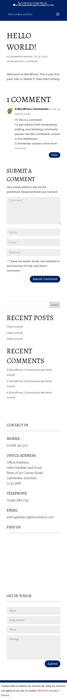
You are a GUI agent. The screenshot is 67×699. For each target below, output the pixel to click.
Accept (54, 690)
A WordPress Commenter (32, 109)
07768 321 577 (27, 2)
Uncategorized (15, 61)
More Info (43, 690)
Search (55, 305)
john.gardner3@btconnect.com (30, 517)
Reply (54, 154)
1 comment (31, 61)
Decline (5, 695)
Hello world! (15, 326)
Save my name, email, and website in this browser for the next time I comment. (33, 266)
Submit (52, 663)
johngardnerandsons (21, 56)
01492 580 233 (40, 2)
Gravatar (20, 148)
